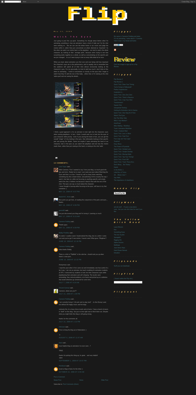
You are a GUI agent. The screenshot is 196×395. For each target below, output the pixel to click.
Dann (60, 343)
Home (81, 380)
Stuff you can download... (122, 266)
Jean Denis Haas (119, 248)
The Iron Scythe (119, 235)
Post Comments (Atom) (70, 384)
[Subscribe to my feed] (115, 51)
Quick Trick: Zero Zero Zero (123, 95)
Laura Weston (118, 227)
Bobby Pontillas (64, 233)
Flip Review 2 (118, 79)
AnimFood (117, 123)
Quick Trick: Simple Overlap (123, 151)
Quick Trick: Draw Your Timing (124, 84)
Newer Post (57, 380)
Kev (115, 229)
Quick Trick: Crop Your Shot (123, 100)
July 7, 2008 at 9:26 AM (69, 282)
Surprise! (117, 141)
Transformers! (118, 102)
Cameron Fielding (64, 221)
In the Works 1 (119, 170)
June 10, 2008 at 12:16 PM (70, 241)
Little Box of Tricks (120, 172)
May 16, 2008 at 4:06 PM (69, 205)
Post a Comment (59, 377)
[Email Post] (56, 157)
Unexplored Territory (120, 108)
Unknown (62, 327)
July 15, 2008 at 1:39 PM (69, 294)
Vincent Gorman (64, 288)
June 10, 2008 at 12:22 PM (70, 259)
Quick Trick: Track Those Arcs (124, 162)
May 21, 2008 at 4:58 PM (69, 228)
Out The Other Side (120, 118)
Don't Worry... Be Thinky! (122, 164)
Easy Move (117, 144)
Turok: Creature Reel (120, 131)
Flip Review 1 (118, 82)
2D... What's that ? (120, 175)
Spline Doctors (119, 242)
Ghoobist (117, 253)
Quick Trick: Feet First (121, 136)
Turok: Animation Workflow (122, 128)
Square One (118, 105)
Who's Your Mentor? (120, 120)
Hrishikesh (62, 366)
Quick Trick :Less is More (122, 133)
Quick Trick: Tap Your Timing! (124, 157)
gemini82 (62, 210)
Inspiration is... (119, 92)
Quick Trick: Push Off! (121, 159)
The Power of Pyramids (121, 146)
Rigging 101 (118, 240)
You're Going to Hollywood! (122, 87)
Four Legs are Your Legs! (122, 139)
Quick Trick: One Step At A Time (124, 113)
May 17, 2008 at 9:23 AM (69, 216)
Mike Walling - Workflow (122, 126)
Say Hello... (118, 177)
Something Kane (119, 232)
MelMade (117, 245)
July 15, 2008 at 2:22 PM (69, 322)
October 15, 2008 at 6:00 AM (71, 372)
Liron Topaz (62, 166)
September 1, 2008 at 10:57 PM (73, 361)
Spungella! (117, 237)
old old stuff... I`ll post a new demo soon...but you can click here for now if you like (128, 209)
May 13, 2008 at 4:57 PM (69, 191)
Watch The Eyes (73, 37)
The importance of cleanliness (124, 180)
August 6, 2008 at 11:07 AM (71, 337)
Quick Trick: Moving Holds (122, 154)
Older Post (104, 380)
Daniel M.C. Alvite (65, 197)
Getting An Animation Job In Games (125, 110)
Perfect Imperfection (120, 89)
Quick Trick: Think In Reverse (124, 97)
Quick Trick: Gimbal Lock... (123, 149)
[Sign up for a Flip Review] (128, 62)
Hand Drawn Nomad (120, 250)
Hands (116, 167)
